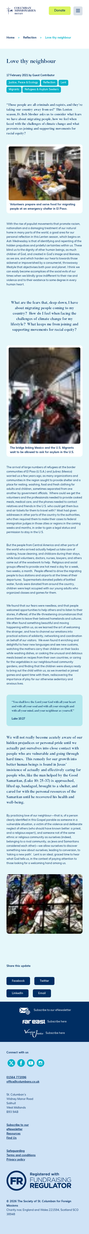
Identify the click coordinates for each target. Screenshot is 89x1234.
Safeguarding (15, 1151)
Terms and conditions (21, 1155)
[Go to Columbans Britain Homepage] (21, 7)
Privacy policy (15, 1159)
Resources (13, 1133)
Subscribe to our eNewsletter (52, 1010)
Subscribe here (57, 1021)
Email (42, 993)
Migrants (14, 89)
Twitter (44, 981)
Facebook (18, 981)
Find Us (11, 1138)
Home (10, 37)
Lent (63, 82)
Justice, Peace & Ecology (23, 82)
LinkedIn (17, 993)
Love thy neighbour (58, 37)
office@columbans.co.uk (22, 1081)
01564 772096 (16, 1077)
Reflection (30, 37)
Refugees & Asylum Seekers (42, 89)
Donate (59, 10)
